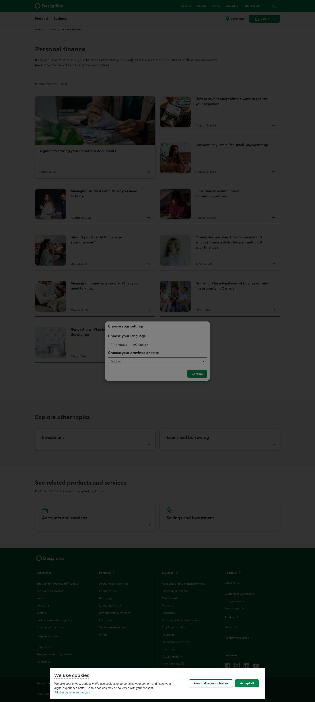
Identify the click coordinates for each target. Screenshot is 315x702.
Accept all (247, 683)
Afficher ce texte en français (72, 692)
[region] (157, 683)
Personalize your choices (210, 683)
